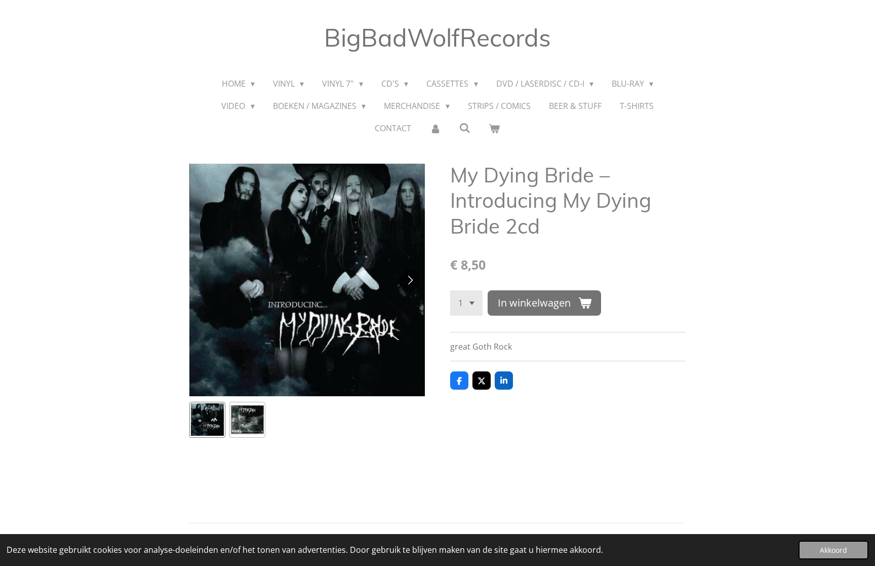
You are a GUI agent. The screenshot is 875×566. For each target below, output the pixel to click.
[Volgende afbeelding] (410, 280)
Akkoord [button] (833, 550)
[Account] (435, 128)
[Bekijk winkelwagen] (494, 128)
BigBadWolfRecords (437, 37)
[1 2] (466, 303)
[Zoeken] (465, 128)
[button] (207, 420)
